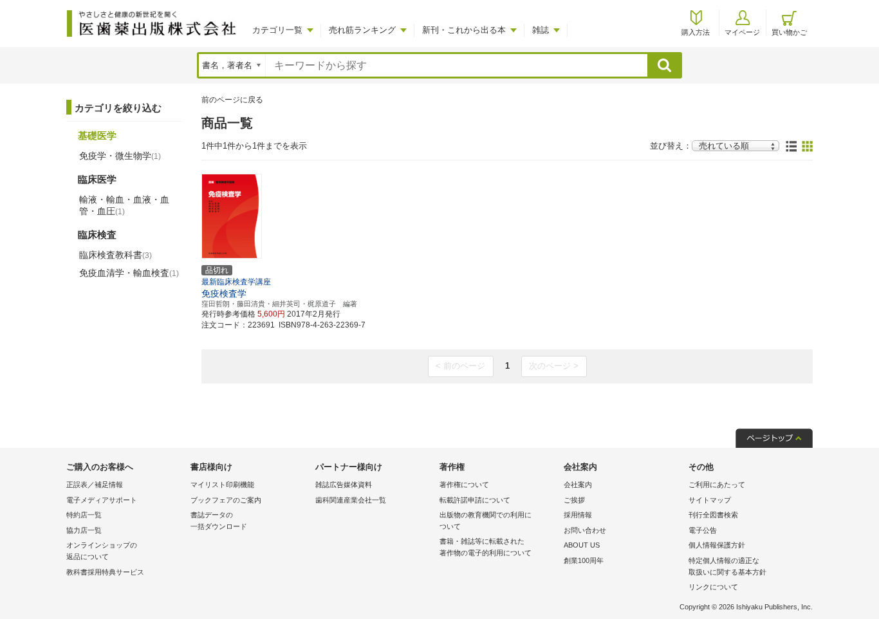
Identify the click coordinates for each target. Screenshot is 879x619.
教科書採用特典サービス (105, 572)
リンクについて (713, 587)
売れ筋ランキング (362, 30)
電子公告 (703, 530)
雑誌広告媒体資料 (343, 484)
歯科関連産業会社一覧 (350, 500)
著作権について (464, 484)
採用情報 (578, 515)
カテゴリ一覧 (277, 30)
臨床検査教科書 (115, 255)
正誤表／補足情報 (94, 484)
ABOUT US (582, 545)
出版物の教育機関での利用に (485, 520)
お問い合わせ (585, 530)
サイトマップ (710, 500)
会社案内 (578, 484)
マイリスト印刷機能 (222, 484)
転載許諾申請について (474, 500)
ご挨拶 (574, 500)
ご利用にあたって (717, 484)
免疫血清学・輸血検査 (129, 273)
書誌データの (218, 520)
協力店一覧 (84, 530)
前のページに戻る (232, 99)
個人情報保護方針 (717, 545)
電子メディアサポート (101, 500)
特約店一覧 (84, 515)
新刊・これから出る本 (464, 30)
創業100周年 (584, 560)
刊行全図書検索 (713, 515)
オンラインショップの (101, 550)
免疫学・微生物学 (120, 156)
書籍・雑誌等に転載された (485, 547)
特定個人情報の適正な (727, 566)
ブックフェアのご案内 (225, 500)
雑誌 (540, 30)
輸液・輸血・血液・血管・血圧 (124, 205)
